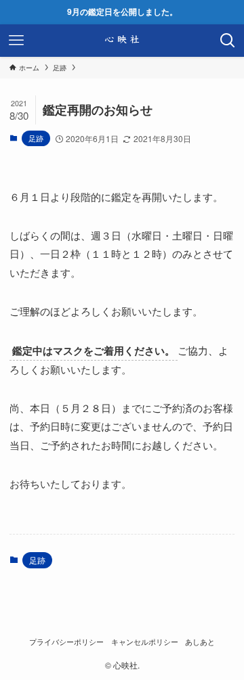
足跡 (35, 138)
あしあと (200, 642)
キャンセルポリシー (144, 642)
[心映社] (122, 40)
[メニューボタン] (16, 40)
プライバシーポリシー (66, 642)
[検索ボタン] (227, 40)
